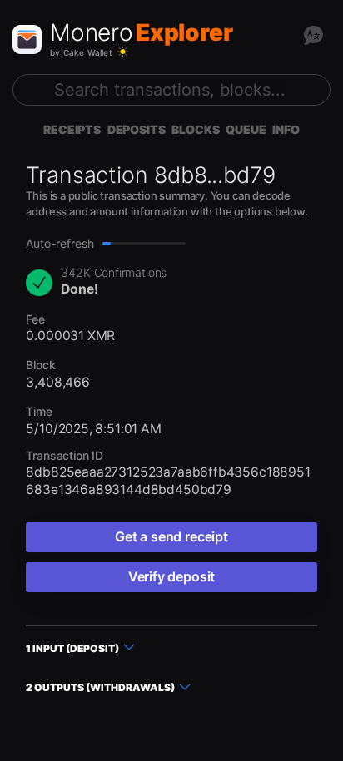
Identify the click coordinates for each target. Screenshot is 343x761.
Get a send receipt (171, 536)
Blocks (195, 129)
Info (285, 129)
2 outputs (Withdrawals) (100, 687)
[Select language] (313, 34)
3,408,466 (57, 382)
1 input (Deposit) (72, 648)
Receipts (72, 129)
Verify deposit (171, 576)
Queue (246, 129)
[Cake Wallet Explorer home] (27, 39)
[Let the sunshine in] (122, 52)
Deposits (136, 129)
